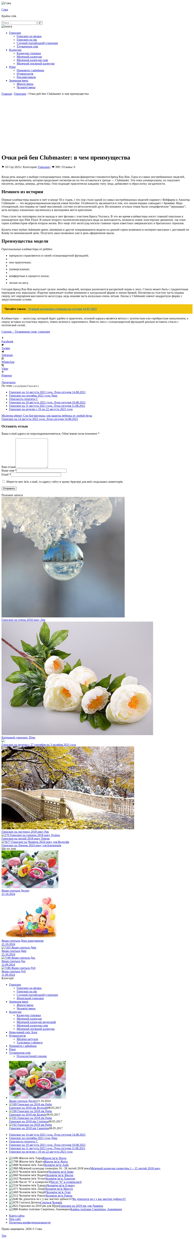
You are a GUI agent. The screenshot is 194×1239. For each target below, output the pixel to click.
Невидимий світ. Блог (23, 1032)
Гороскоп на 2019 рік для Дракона (81, 1205)
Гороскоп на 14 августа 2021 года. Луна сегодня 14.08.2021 (47, 392)
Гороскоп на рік (27, 39)
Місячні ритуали (27, 1039)
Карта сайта (16, 1215)
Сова (5, 9)
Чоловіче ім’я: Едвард (61, 1185)
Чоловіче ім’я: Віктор (59, 1175)
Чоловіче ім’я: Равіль (58, 1195)
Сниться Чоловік (51, 1202)
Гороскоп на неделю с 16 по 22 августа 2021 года (41, 409)
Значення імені (18, 80)
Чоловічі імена (26, 87)
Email (5, 474)
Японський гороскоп (30, 998)
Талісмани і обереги (30, 1042)
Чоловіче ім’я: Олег (58, 1192)
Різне (12, 66)
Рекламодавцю (26, 77)
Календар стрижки (29, 53)
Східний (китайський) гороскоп (37, 43)
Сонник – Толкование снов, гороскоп (26, 331)
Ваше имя (8, 470)
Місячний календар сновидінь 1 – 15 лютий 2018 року (125, 1168)
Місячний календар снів (32, 60)
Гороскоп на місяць (29, 36)
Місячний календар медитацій (36, 1022)
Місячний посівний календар (36, 63)
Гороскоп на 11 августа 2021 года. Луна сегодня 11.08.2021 (47, 405)
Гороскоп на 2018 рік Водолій (28, 1107)
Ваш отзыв (9, 467)
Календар (15, 49)
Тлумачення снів (27, 46)
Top (4, 1235)
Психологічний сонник (32, 1056)
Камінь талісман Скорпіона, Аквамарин (96, 1209)
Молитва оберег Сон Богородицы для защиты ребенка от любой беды (47, 415)
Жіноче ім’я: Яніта (56, 1161)
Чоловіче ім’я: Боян (61, 1171)
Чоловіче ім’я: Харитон (60, 1178)
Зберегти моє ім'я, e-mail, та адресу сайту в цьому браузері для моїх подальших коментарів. (64, 481)
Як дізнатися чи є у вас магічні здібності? (99, 1199)
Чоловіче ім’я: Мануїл (59, 1188)
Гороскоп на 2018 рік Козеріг (27, 1114)
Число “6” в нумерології (65, 1182)
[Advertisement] (97, 123)
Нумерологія (25, 73)
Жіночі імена (25, 84)
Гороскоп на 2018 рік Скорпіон (29, 1128)
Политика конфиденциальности (30, 1222)
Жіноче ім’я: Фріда (54, 1158)
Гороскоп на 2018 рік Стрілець (28, 1121)
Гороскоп (15, 32)
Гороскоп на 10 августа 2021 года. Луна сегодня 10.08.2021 (47, 402)
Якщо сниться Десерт (23, 1101)
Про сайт (15, 1219)
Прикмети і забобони (30, 70)
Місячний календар (29, 56)
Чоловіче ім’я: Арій (56, 1165)
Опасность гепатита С (23, 399)
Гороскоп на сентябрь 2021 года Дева (33, 395)
